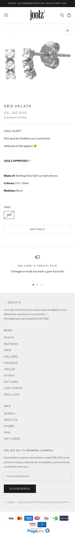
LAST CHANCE (13, 388)
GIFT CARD (11, 381)
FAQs (7, 432)
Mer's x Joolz (11, 394)
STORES (9, 426)
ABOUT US (11, 420)
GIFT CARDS (12, 438)
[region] (37, 266)
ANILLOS (9, 369)
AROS (7, 350)
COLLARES (11, 356)
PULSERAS (11, 363)
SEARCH (9, 413)
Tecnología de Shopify (53, 502)
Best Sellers (11, 343)
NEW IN (9, 337)
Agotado (37, 229)
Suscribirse (19, 488)
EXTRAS (9, 375)
